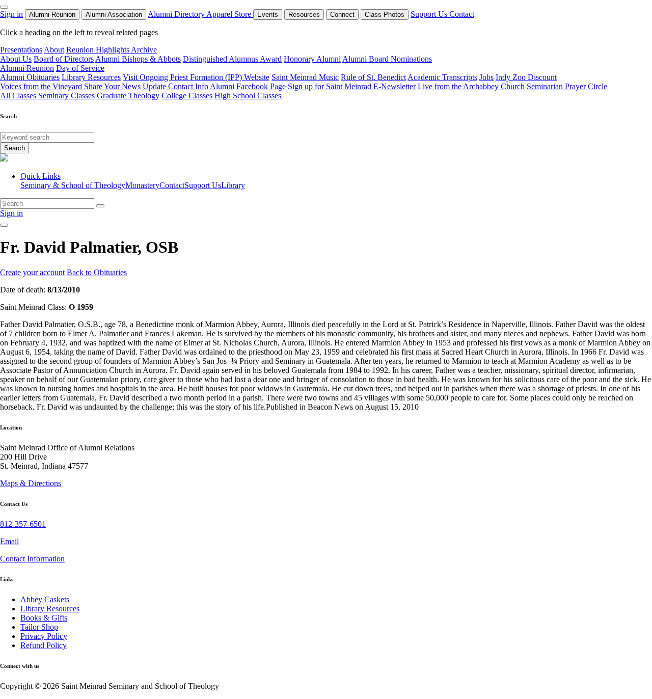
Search (14, 148)
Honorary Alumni (312, 59)
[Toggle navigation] (4, 225)
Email (9, 541)
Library (233, 185)
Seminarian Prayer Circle (567, 86)
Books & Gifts (43, 617)
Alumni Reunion (52, 14)
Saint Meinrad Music (305, 77)
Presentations (21, 49)
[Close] (4, 7)
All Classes (18, 95)
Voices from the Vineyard (41, 86)
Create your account (32, 272)
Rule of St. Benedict (373, 77)
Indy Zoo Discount (526, 77)
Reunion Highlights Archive (111, 49)
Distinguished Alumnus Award (232, 59)
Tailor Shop (39, 627)
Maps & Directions (30, 483)
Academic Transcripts (442, 77)
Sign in (11, 14)
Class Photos (384, 14)
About (54, 49)
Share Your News (112, 86)
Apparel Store (229, 14)
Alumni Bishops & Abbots (138, 59)
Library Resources (91, 77)
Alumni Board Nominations (387, 59)
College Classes (186, 95)
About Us (16, 59)
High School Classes (247, 95)
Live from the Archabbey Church (471, 86)
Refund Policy (43, 645)
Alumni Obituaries (30, 77)
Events (267, 14)
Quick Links (40, 176)
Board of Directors (64, 59)
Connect (342, 14)
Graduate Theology (128, 95)
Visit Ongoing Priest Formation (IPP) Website (196, 77)
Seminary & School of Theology (72, 185)
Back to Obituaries (97, 272)
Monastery (142, 185)
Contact (461, 14)
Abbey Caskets (44, 599)
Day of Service (80, 68)
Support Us (430, 14)
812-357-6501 (23, 524)
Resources (304, 14)
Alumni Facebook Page (248, 86)
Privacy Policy (43, 636)
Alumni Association (114, 14)
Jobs (486, 77)
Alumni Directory (177, 14)
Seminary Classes (66, 95)
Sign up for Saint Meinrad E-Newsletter (352, 86)
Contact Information (32, 558)
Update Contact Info (175, 86)
